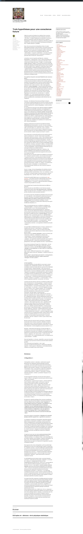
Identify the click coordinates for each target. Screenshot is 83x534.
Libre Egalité (59, 78)
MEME (58, 82)
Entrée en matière (47, 15)
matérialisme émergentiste (61, 81)
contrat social (59, 53)
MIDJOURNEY (59, 83)
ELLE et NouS (59, 66)
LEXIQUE (58, 15)
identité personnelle (16, 45)
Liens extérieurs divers (66, 15)
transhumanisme (15, 49)
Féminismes (59, 70)
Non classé (58, 85)
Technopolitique (59, 91)
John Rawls (58, 75)
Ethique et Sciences (60, 69)
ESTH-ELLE (58, 67)
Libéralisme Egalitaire (60, 76)
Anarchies (58, 44)
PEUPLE (58, 87)
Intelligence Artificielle (60, 74)
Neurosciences (59, 84)
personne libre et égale (60, 86)
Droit (57, 58)
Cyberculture (59, 56)
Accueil (41, 15)
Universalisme (59, 94)
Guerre (58, 71)
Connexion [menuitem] (3, 0)
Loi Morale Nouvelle (19, 21)
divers (58, 57)
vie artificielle (59, 95)
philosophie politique (60, 88)
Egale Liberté (59, 63)
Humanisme (59, 72)
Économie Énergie (60, 62)
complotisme (59, 49)
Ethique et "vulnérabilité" (61, 68)
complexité (14, 41)
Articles (54, 15)
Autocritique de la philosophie (61, 46)
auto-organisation (15, 40)
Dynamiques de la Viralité (61, 60)
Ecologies (58, 61)
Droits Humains (59, 59)
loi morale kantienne (60, 79)
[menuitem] (1, 1)
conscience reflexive (16, 44)
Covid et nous (59, 55)
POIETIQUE (58, 89)
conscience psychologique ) (61, 51)
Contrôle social (59, 54)
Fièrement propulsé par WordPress (25, 529)
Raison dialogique (59, 90)
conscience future (59, 50)
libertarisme (59, 77)
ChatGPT (58, 47)
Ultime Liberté (59, 93)
